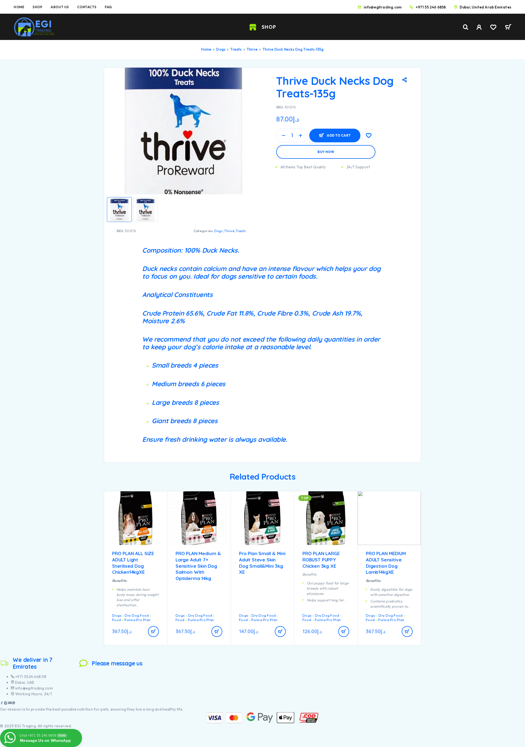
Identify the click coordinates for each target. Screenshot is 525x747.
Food (116, 620)
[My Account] (479, 27)
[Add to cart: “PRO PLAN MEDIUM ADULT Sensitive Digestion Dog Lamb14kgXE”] (407, 631)
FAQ (108, 7)
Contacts (87, 7)
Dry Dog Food (137, 615)
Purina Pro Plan (137, 620)
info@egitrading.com (383, 7)
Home (19, 7)
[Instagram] (6, 703)
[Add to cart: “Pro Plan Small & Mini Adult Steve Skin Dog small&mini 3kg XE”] (280, 631)
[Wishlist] (493, 28)
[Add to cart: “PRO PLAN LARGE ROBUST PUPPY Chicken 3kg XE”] (343, 631)
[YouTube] (10, 703)
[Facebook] (2, 703)
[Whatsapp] (14, 703)
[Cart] (508, 27)
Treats (235, 49)
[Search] (465, 27)
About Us (60, 7)
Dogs (220, 49)
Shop (37, 7)
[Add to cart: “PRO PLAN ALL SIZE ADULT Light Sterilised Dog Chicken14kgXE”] (153, 631)
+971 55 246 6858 (431, 7)
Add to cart (339, 133)
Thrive (252, 49)
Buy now (325, 152)
